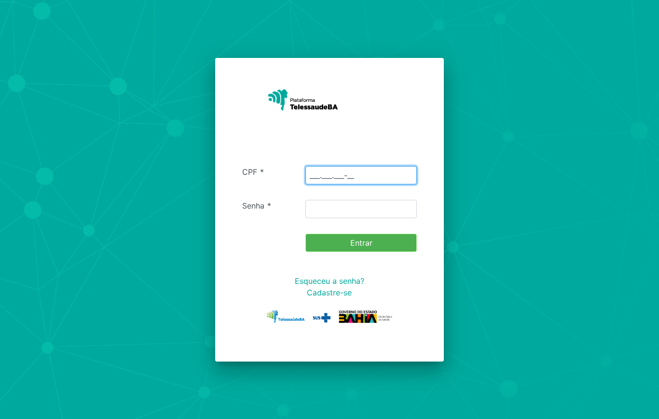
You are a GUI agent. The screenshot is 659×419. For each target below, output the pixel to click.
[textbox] (361, 175)
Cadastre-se (329, 292)
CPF (253, 172)
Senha (256, 205)
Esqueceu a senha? (329, 281)
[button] (361, 243)
